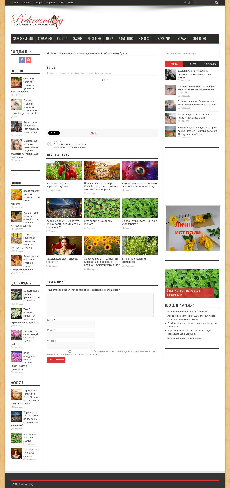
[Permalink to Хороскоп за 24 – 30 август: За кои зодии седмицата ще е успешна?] (64, 208)
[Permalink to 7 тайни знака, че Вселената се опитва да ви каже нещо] (140, 170)
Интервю (38, 2)
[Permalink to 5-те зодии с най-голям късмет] (102, 208)
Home (53, 53)
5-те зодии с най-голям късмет (30, 437)
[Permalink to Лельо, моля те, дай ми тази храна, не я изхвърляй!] (16, 126)
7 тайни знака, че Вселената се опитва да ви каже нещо (139, 184)
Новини (15, 2)
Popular (174, 64)
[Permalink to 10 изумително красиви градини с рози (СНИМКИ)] (16, 294)
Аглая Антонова (66, 73)
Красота (77, 38)
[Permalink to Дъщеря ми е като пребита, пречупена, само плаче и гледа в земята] (170, 74)
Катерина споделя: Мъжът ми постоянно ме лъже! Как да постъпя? (24, 107)
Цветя (110, 38)
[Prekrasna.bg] (38, 21)
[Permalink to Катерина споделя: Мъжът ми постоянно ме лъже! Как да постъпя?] (16, 104)
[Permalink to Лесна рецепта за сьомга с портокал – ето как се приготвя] (16, 194)
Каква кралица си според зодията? (31, 452)
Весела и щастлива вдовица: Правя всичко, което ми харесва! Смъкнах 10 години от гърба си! (197, 131)
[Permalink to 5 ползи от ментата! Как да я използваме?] (140, 208)
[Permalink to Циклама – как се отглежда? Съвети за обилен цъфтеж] (16, 335)
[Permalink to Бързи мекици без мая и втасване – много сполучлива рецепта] (16, 260)
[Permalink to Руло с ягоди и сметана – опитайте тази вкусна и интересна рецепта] (16, 216)
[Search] (216, 2)
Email (50, 330)
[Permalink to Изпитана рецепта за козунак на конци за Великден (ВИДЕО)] (16, 238)
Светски (26, 2)
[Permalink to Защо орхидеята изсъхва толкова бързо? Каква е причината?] (16, 356)
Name (50, 320)
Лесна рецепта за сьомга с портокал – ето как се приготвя (25, 197)
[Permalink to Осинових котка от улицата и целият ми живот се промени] (16, 82)
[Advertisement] (73, 102)
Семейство (199, 38)
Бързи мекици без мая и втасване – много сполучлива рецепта (24, 263)
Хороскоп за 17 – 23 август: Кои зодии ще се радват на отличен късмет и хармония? (102, 261)
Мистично (94, 38)
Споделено (45, 38)
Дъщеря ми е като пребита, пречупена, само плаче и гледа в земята (196, 74)
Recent (192, 64)
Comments (210, 64)
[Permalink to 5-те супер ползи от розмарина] (140, 246)
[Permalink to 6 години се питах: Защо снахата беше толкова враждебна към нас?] (170, 105)
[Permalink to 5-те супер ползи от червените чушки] (64, 170)
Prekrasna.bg (26, 484)
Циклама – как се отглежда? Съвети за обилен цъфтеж (25, 337)
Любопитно (126, 38)
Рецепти (62, 38)
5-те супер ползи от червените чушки (58, 184)
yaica (105, 79)
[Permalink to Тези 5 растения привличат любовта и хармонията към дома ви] (16, 313)
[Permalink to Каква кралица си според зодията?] (64, 246)
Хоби (61, 2)
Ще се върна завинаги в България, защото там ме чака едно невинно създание (197, 89)
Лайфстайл (164, 38)
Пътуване (181, 38)
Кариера (51, 2)
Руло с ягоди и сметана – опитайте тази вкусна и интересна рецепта (24, 219)
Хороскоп (145, 38)
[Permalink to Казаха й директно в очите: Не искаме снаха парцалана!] (170, 118)
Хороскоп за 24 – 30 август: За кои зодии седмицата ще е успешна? (63, 224)
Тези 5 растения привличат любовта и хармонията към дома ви (24, 316)
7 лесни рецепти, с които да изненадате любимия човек (88, 53)
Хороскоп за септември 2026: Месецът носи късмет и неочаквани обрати (101, 186)
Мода (70, 2)
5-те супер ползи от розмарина (134, 260)
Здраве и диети (23, 38)
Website (51, 341)
